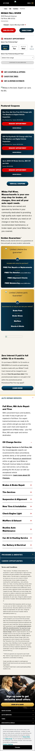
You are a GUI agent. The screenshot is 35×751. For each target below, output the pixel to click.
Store (5, 8)
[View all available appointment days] (31, 47)
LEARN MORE (17, 388)
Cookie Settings (8, 744)
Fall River (15, 8)
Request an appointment (22, 458)
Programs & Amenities (12, 555)
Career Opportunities (12, 561)
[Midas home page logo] (17, 3)
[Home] (1, 8)
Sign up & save (17, 704)
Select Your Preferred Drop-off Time (12, 54)
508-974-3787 (8, 30)
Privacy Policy (26, 736)
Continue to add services (17, 62)
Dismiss (17, 747)
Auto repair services (12, 398)
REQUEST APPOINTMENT (17, 123)
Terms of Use (8, 738)
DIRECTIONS (26, 30)
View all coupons (17, 183)
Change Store (4, 21)
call (11, 461)
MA (10, 8)
